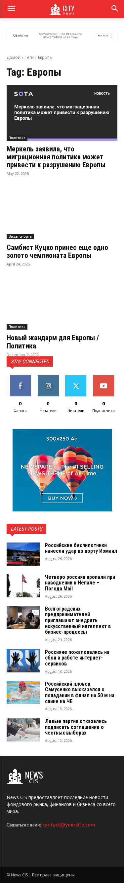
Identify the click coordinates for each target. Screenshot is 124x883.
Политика (17, 138)
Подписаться (104, 377)
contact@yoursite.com (68, 825)
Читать (48, 377)
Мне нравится (20, 380)
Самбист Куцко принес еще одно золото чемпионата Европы (57, 251)
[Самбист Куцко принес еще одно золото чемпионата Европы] (62, 211)
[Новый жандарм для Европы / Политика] (62, 302)
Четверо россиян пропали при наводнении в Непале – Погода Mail (80, 583)
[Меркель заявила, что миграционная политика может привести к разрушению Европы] (62, 113)
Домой (14, 57)
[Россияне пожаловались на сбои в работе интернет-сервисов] (23, 660)
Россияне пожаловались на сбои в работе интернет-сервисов (77, 658)
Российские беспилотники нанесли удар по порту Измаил (81, 548)
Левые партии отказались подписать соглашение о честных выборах (76, 727)
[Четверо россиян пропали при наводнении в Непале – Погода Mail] (23, 585)
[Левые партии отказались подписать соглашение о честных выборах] (23, 730)
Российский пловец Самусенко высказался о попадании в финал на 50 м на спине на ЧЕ (79, 692)
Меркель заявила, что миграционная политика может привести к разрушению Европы (56, 157)
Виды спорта (20, 236)
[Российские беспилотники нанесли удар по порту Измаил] (23, 554)
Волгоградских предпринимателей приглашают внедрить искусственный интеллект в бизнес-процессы (78, 620)
